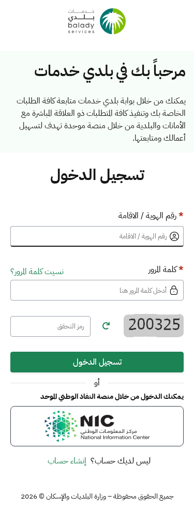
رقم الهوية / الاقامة (151, 215)
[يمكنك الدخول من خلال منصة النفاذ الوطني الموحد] (97, 426)
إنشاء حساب (67, 461)
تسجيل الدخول (97, 362)
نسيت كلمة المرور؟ (37, 271)
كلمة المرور (166, 269)
